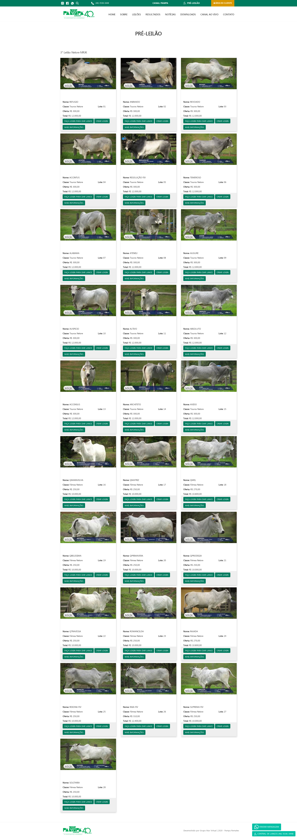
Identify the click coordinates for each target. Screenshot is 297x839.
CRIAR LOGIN (102, 121)
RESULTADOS (153, 14)
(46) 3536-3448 (102, 3)
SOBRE (123, 14)
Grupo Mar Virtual (208, 830)
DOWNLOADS (188, 14)
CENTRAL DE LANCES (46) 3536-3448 (275, 833)
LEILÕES (136, 14)
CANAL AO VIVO (209, 14)
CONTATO (228, 14)
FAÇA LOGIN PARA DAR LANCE (78, 121)
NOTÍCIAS (170, 14)
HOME (111, 14)
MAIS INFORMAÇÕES (73, 127)
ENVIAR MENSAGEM (269, 826)
